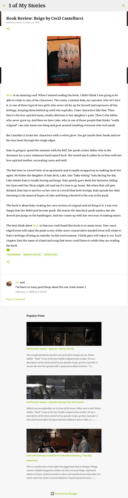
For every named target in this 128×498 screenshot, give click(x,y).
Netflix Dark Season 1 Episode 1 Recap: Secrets (50, 349)
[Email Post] (8, 251)
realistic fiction (32, 255)
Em (17, 282)
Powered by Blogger (65, 493)
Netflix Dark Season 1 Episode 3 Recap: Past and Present (55, 402)
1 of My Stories (27, 6)
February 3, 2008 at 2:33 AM (31, 291)
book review (13, 255)
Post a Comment (15, 299)
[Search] (124, 5)
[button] (8, 29)
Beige (9, 95)
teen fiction (50, 255)
